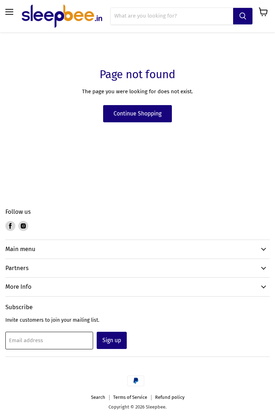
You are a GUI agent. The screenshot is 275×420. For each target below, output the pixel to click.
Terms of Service (130, 397)
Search (98, 397)
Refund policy (169, 397)
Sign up (111, 340)
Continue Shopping (137, 113)
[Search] (242, 16)
